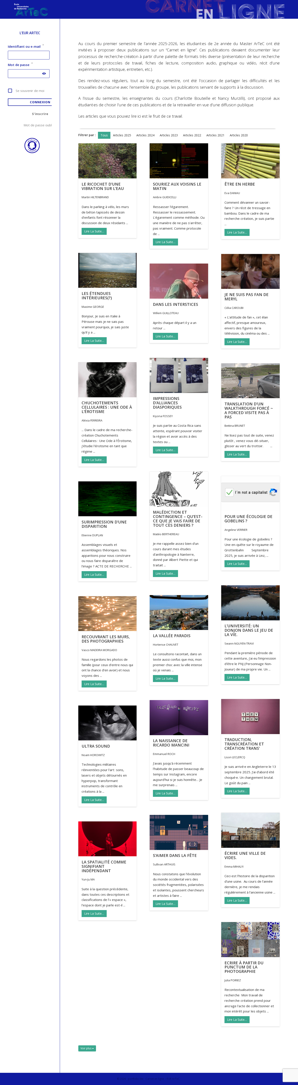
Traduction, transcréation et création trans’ (244, 744)
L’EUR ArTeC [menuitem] (30, 32)
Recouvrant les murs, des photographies (106, 639)
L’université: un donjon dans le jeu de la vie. (248, 630)
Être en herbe (239, 184)
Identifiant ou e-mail (26, 46)
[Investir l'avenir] (30, 152)
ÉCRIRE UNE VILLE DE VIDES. (245, 855)
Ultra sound (96, 746)
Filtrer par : (87, 135)
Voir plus (86, 1048)
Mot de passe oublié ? (40, 125)
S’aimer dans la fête (175, 855)
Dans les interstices (175, 304)
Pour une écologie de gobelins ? (248, 518)
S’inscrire (40, 114)
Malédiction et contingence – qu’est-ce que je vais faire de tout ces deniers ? (177, 518)
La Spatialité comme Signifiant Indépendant (104, 866)
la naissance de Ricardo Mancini (171, 743)
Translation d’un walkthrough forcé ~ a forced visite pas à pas (248, 410)
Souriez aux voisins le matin (177, 186)
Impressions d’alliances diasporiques (167, 403)
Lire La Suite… (94, 231)
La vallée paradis (171, 635)
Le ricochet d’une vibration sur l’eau (103, 186)
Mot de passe (20, 65)
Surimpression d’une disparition (104, 524)
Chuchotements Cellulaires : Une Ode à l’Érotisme (107, 407)
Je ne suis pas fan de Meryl (246, 296)
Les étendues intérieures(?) (97, 295)
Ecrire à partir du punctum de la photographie (244, 967)
